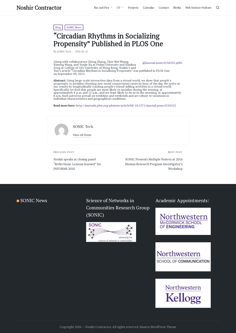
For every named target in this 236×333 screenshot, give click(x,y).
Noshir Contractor (39, 8)
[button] (82, 134)
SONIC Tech (83, 126)
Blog (58, 27)
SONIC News (74, 27)
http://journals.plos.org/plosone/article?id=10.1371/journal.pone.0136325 (126, 105)
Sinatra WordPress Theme (158, 327)
